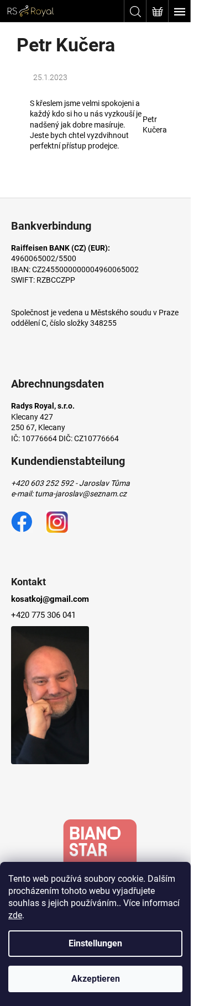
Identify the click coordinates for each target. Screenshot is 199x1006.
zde (15, 915)
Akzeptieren (95, 978)
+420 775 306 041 (43, 615)
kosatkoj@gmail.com (50, 599)
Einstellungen (95, 943)
